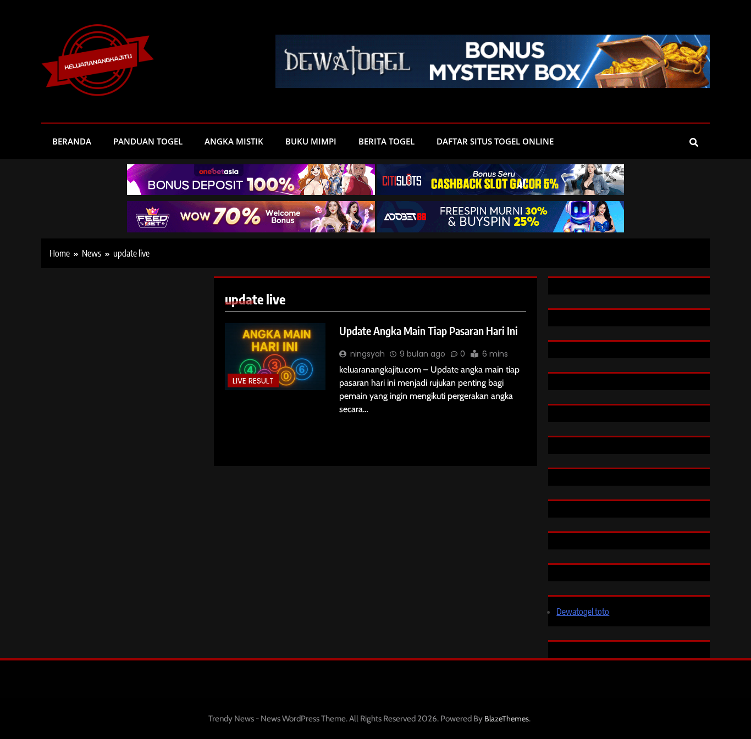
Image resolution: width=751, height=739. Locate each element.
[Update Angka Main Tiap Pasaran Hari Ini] (275, 356)
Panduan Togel (148, 141)
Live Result (253, 381)
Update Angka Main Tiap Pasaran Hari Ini (428, 330)
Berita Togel (386, 141)
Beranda (71, 141)
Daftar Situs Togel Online (495, 141)
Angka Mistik (234, 141)
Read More (361, 426)
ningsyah (367, 353)
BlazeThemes (506, 719)
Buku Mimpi (310, 141)
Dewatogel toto (582, 611)
